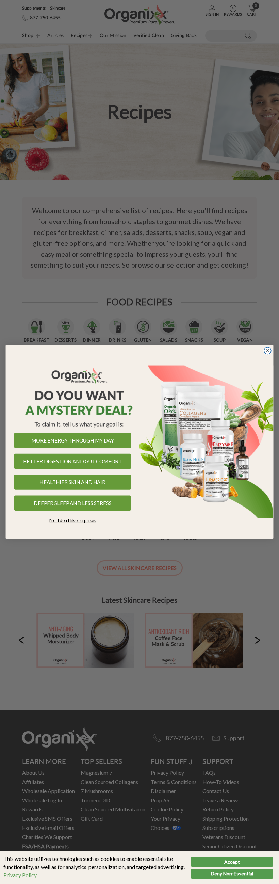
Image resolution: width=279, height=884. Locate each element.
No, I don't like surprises (72, 520)
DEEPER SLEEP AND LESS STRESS (72, 503)
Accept (232, 862)
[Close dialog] (267, 350)
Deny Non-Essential (232, 874)
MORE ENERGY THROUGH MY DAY (72, 440)
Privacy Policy (20, 875)
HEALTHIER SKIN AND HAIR (72, 482)
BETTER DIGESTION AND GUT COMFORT (72, 462)
